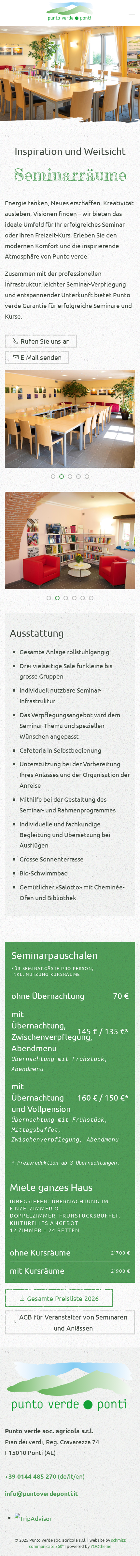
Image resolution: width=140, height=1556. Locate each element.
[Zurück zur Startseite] (70, 13)
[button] (132, 13)
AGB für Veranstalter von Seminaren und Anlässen (73, 1322)
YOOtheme (101, 1546)
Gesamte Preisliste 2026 (63, 1298)
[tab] (53, 476)
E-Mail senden (41, 357)
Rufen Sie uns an (45, 341)
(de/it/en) (70, 1476)
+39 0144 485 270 (30, 1476)
